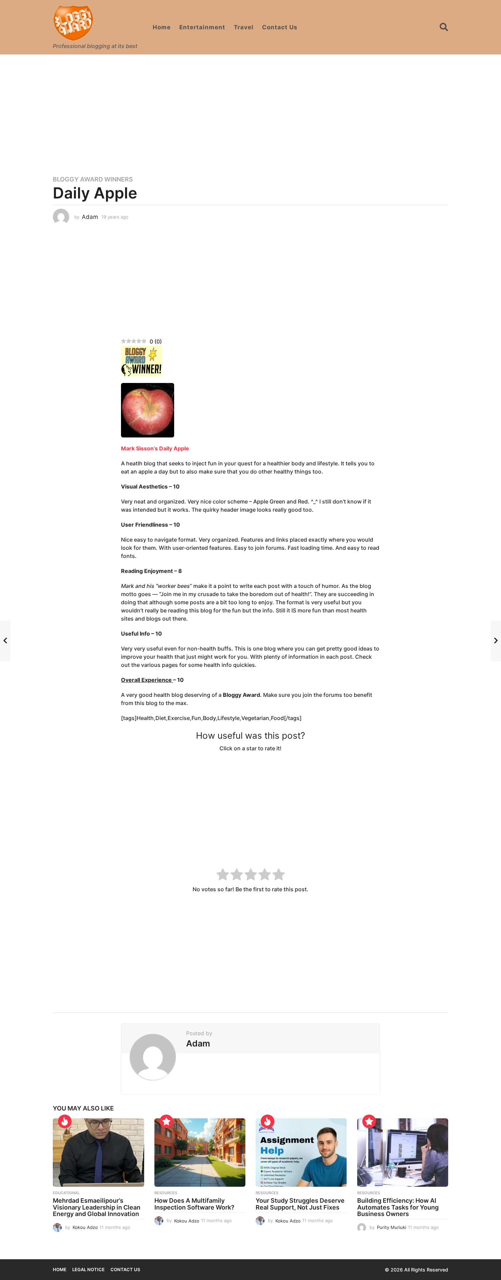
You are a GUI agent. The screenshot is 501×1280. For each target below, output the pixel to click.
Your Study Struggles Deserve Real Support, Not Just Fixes (300, 1204)
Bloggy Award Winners (93, 179)
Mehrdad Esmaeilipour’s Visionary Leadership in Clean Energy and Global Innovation (96, 1207)
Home (162, 27)
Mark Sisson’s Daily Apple (155, 448)
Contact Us (280, 27)
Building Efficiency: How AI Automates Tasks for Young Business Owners (398, 1207)
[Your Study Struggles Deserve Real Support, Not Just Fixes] (301, 1152)
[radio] (222, 875)
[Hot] (65, 1121)
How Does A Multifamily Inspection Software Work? (194, 1204)
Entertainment (202, 27)
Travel (244, 27)
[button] (444, 27)
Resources (165, 1193)
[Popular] (166, 1121)
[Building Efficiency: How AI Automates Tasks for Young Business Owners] (403, 1152)
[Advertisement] (250, 110)
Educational (66, 1193)
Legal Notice (88, 1269)
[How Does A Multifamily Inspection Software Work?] (200, 1152)
